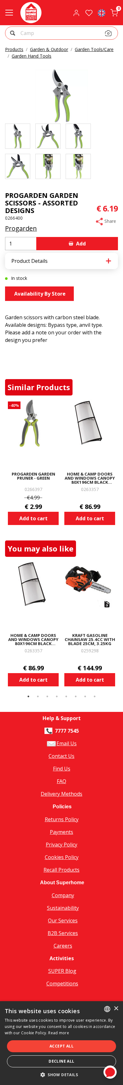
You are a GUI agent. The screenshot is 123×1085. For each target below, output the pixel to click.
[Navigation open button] (9, 12)
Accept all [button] (61, 1046)
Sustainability (63, 907)
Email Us (66, 743)
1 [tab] (28, 696)
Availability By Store (39, 293)
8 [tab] (94, 696)
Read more (58, 1033)
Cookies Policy (62, 857)
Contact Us (61, 756)
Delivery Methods (61, 793)
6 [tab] (76, 696)
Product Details (29, 260)
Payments (61, 831)
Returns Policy (62, 819)
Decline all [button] (61, 1061)
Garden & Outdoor (49, 49)
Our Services (63, 920)
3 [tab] (47, 696)
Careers (63, 945)
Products (14, 49)
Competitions (62, 983)
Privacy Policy (61, 844)
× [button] (116, 1008)
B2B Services (63, 933)
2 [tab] (38, 696)
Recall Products (61, 869)
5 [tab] (66, 696)
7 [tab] (85, 696)
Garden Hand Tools (31, 56)
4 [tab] (57, 696)
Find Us (61, 768)
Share (109, 221)
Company (63, 895)
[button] (13, 34)
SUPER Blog (62, 970)
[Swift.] (31, 12)
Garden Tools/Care (94, 49)
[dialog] (61, 1043)
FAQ (61, 781)
